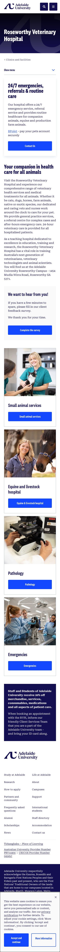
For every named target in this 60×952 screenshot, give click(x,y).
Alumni (8, 818)
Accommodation (42, 825)
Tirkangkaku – (23, 843)
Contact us (38, 832)
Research (9, 782)
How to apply (12, 789)
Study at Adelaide (14, 774)
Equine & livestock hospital (30, 503)
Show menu (9, 70)
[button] (56, 897)
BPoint (12, 131)
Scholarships (11, 825)
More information (43, 938)
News (7, 832)
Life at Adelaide (41, 774)
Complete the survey (30, 330)
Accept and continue (16, 940)
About (35, 782)
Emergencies (30, 666)
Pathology (30, 584)
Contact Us (30, 146)
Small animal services (30, 416)
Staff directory (40, 818)
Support (37, 796)
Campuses (38, 789)
